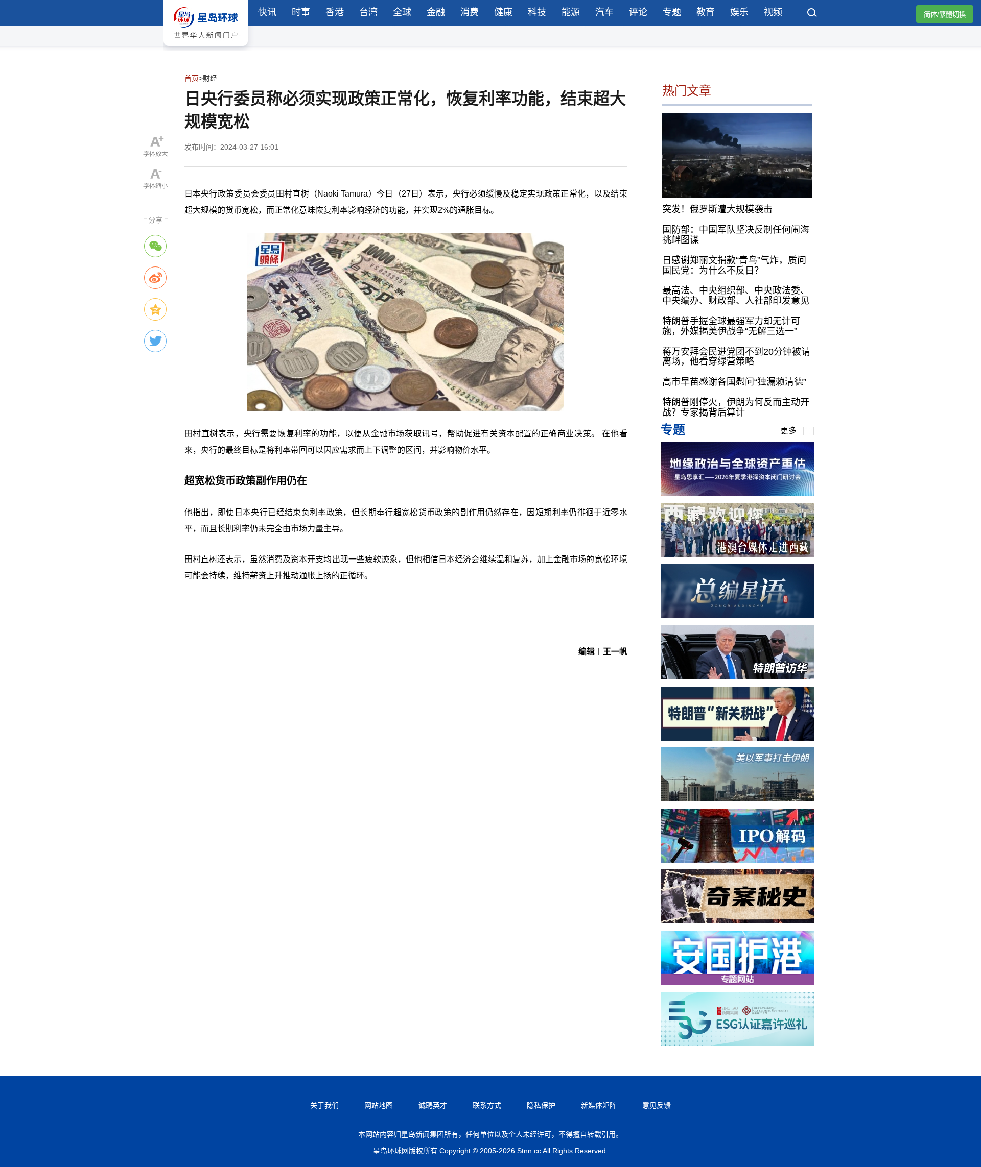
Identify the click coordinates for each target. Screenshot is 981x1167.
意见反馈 (656, 1105)
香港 (334, 12)
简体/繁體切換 (945, 14)
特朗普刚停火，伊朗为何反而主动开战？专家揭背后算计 (735, 407)
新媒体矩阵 (599, 1105)
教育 (705, 12)
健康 (503, 12)
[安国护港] (737, 982)
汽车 (604, 12)
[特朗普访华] (737, 676)
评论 (638, 12)
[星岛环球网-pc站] (206, 48)
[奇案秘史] (737, 920)
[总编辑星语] (737, 615)
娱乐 (739, 12)
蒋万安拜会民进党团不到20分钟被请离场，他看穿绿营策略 (736, 357)
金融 (436, 12)
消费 (469, 12)
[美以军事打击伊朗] (737, 798)
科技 (537, 12)
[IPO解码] (737, 860)
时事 (301, 12)
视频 (773, 12)
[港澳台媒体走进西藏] (737, 554)
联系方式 (487, 1105)
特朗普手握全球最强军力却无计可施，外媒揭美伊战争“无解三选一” (731, 326)
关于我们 (324, 1105)
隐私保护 (541, 1105)
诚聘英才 (432, 1105)
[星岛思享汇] (737, 493)
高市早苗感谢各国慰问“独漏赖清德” (734, 382)
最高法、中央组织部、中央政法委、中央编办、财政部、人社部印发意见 (735, 295)
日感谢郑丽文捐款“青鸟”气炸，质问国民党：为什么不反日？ (734, 265)
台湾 (368, 12)
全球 (402, 12)
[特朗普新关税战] (737, 738)
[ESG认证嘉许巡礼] (737, 1043)
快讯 (267, 12)
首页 (191, 78)
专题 (672, 12)
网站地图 (378, 1105)
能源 (571, 12)
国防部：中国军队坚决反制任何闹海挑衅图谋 (735, 235)
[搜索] (812, 14)
